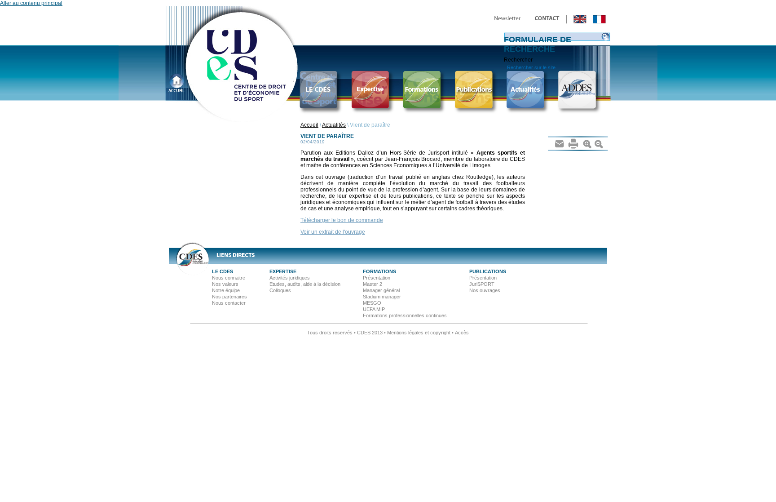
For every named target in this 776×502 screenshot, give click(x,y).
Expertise (282, 271)
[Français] (599, 19)
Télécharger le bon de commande (341, 220)
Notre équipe (226, 290)
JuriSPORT (481, 284)
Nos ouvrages (484, 290)
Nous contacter (229, 303)
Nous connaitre (228, 277)
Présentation (376, 277)
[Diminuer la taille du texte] (598, 143)
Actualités (334, 125)
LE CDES (222, 271)
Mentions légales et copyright (418, 332)
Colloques (280, 290)
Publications (487, 271)
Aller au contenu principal (31, 3)
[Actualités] (528, 91)
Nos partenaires (229, 296)
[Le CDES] (322, 91)
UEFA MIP (374, 309)
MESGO (372, 303)
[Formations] (425, 91)
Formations (379, 271)
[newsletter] (507, 19)
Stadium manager (382, 296)
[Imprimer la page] (573, 143)
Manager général (381, 290)
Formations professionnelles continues (405, 315)
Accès (462, 332)
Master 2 (372, 284)
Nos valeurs (225, 284)
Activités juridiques (289, 277)
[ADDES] (580, 91)
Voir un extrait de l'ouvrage (332, 232)
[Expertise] (373, 91)
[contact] (547, 19)
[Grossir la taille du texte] (587, 143)
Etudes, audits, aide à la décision (304, 284)
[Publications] (477, 91)
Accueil (309, 125)
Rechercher (518, 60)
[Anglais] (580, 19)
